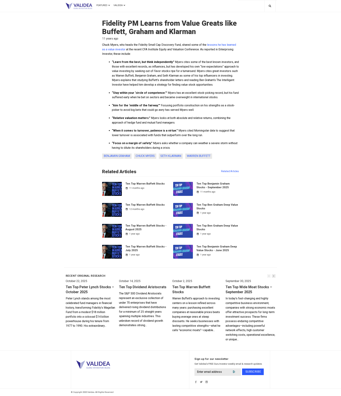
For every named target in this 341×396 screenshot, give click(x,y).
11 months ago (136, 188)
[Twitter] (201, 382)
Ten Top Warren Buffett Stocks (145, 183)
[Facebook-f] (195, 382)
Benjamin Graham (117, 156)
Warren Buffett (198, 156)
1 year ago (205, 213)
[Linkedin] (206, 382)
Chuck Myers (145, 156)
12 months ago (136, 209)
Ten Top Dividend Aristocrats (142, 287)
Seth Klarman (170, 156)
